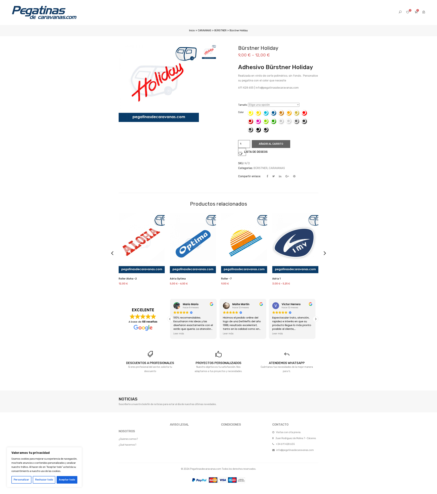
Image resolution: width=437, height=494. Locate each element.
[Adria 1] (295, 243)
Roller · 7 (226, 278)
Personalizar (21, 479)
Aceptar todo (67, 479)
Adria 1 (276, 278)
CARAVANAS (204, 30)
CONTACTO (280, 424)
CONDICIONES (231, 424)
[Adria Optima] (193, 243)
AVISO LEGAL (179, 424)
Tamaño (242, 104)
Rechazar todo (44, 479)
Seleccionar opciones (141, 271)
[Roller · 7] (244, 243)
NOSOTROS (127, 431)
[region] (44, 467)
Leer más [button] (178, 333)
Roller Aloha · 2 (128, 278)
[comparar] (124, 268)
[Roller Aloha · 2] (142, 243)
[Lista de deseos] (158, 268)
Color (241, 112)
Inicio (192, 30)
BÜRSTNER (220, 30)
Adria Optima (178, 278)
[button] (315, 319)
